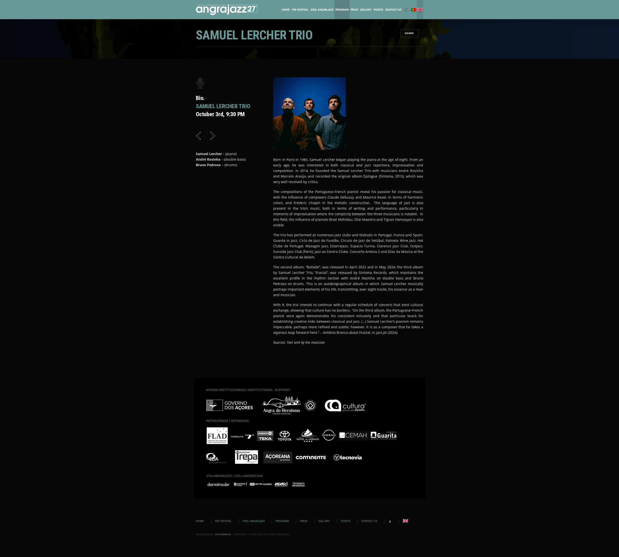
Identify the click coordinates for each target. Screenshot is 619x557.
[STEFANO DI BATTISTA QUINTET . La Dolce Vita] (198, 136)
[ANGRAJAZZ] (226, 9)
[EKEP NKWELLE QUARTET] (212, 136)
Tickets (378, 9)
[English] (420, 9)
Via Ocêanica (223, 534)
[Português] (413, 9)
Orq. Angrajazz (321, 9)
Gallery (365, 9)
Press (354, 9)
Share (409, 33)
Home (285, 9)
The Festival (300, 9)
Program (342, 9)
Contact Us (393, 9)
